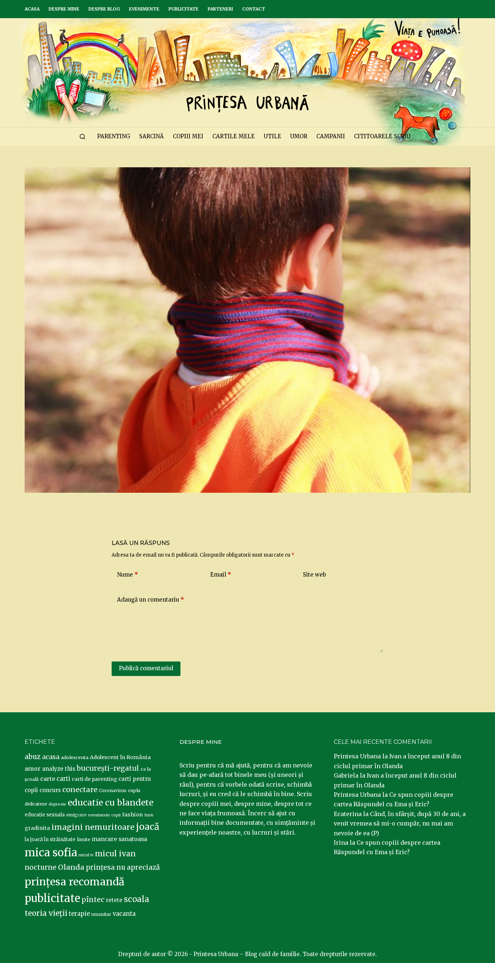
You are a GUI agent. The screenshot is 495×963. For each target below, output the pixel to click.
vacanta (124, 914)
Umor (298, 136)
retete (114, 900)
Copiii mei (188, 136)
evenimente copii (104, 815)
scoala (136, 899)
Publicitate (184, 9)
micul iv (86, 855)
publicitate (52, 898)
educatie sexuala (45, 815)
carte (47, 778)
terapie (79, 914)
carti (63, 779)
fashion (132, 814)
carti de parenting (94, 779)
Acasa (32, 9)
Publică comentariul (146, 668)
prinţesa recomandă (74, 881)
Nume (127, 574)
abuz (33, 757)
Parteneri (220, 9)
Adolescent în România (120, 757)
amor (33, 768)
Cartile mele (233, 136)
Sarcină (151, 136)
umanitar (101, 914)
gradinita (37, 828)
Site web (314, 574)
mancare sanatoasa (119, 839)
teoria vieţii (46, 913)
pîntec (93, 899)
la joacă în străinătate (50, 839)
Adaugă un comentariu (150, 599)
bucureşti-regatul (108, 768)
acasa (50, 757)
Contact (253, 9)
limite (83, 839)
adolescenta (74, 757)
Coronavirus (112, 790)
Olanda (71, 867)
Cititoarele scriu (382, 136)
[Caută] (82, 136)
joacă (147, 826)
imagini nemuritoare (92, 827)
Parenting (113, 136)
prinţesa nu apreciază (123, 867)
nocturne (41, 867)
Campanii (330, 136)
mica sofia (51, 852)
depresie (57, 804)
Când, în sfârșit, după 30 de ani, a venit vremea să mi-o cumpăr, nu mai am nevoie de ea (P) (400, 823)
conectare (79, 789)
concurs (50, 790)
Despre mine (64, 9)
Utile (272, 136)
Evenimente (144, 9)
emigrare (76, 814)
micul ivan (115, 853)
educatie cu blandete (110, 802)
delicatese (36, 804)
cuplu (134, 790)
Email (220, 574)
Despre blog (104, 9)
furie (149, 815)
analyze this (58, 768)
